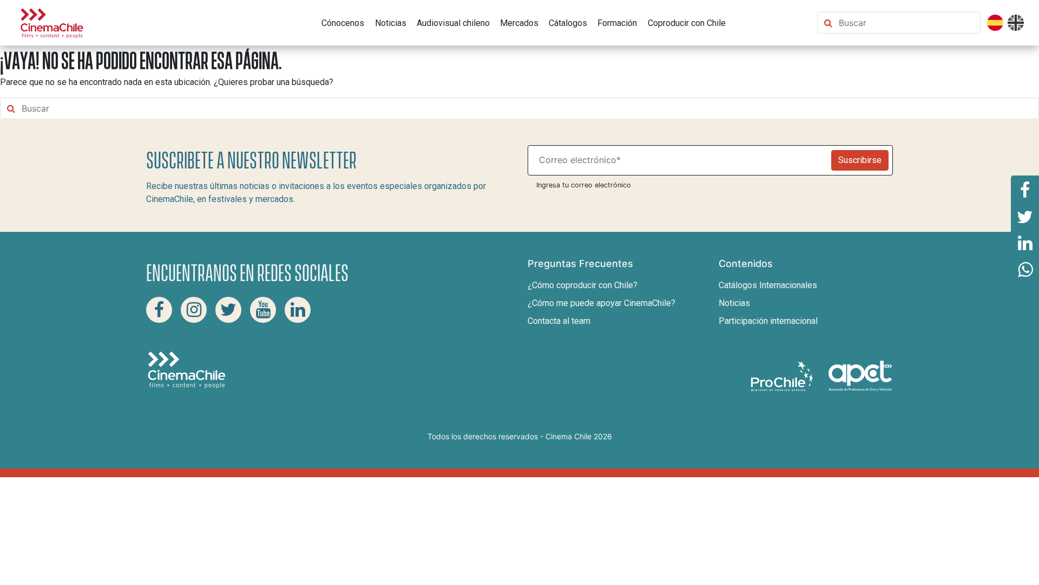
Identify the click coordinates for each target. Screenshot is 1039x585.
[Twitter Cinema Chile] (228, 310)
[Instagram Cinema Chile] (194, 310)
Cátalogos (568, 23)
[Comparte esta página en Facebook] (1025, 189)
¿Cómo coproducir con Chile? (582, 285)
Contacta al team (559, 321)
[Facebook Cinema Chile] (159, 310)
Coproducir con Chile (687, 23)
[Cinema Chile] (52, 22)
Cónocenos (342, 23)
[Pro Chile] (783, 375)
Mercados (519, 23)
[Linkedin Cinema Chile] (298, 310)
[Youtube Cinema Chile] (263, 310)
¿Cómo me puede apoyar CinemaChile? (601, 303)
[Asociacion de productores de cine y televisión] (860, 375)
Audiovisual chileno (453, 23)
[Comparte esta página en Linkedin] (1025, 243)
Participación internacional (768, 321)
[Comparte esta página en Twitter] (1025, 216)
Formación (617, 23)
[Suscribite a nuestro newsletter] (681, 160)
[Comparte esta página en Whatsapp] (1025, 270)
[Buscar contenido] (907, 23)
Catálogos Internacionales (768, 285)
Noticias (390, 23)
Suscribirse (860, 160)
